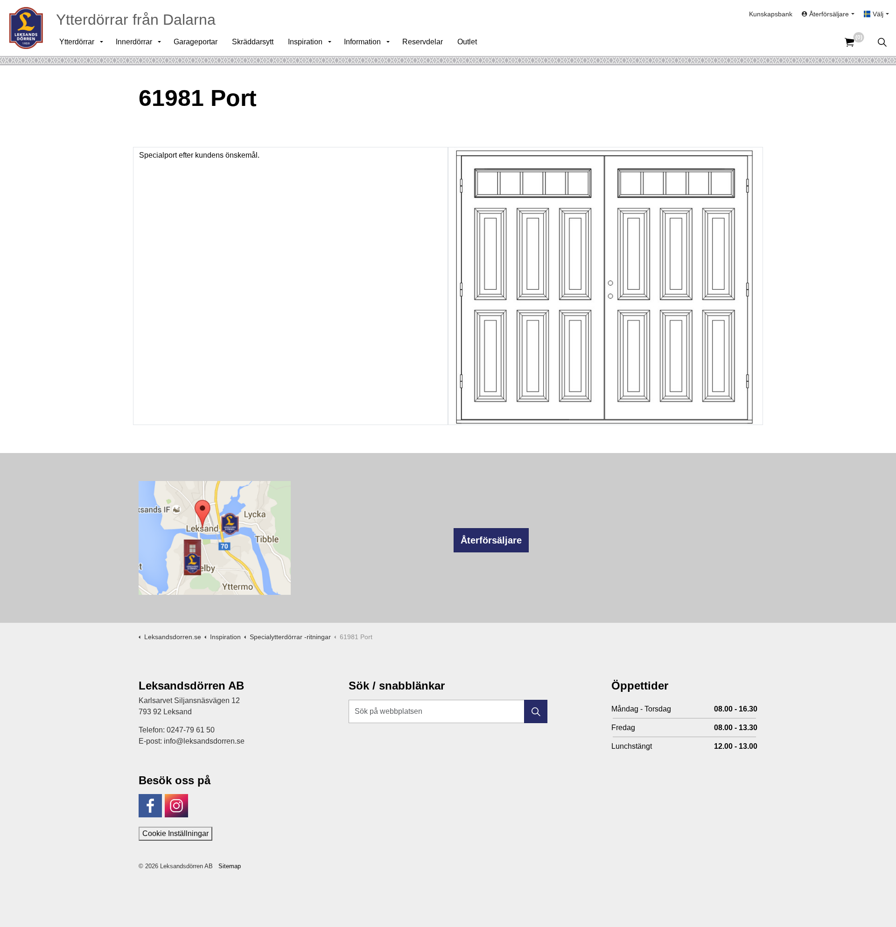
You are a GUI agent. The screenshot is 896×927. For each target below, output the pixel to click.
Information (362, 42)
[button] (535, 711)
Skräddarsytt (252, 42)
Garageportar (195, 42)
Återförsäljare (491, 540)
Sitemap (229, 866)
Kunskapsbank (770, 14)
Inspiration (305, 42)
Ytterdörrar (76, 42)
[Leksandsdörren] (26, 28)
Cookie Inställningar (175, 833)
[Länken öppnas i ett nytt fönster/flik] (150, 805)
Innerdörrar (134, 42)
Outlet (467, 42)
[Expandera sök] (882, 42)
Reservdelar (422, 42)
